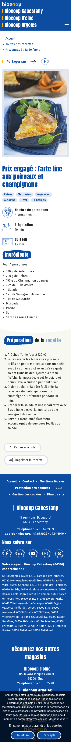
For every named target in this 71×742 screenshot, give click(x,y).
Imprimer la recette (29, 460)
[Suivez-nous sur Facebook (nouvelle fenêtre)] (7, 553)
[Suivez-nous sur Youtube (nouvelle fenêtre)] (33, 553)
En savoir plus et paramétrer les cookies (35, 725)
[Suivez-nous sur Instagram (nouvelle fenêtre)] (46, 553)
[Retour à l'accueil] (17, 5)
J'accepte (49, 735)
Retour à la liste (25, 447)
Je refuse (22, 735)
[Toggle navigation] (67, 25)
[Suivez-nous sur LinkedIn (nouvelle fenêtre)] (20, 553)
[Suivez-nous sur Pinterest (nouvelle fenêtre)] (59, 553)
